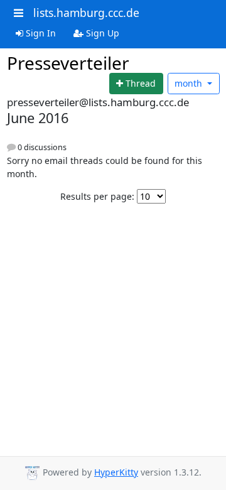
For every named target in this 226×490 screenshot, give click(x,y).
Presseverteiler (68, 63)
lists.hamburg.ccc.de (86, 12)
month (190, 83)
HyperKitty (116, 472)
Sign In (39, 33)
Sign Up (101, 33)
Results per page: (97, 196)
